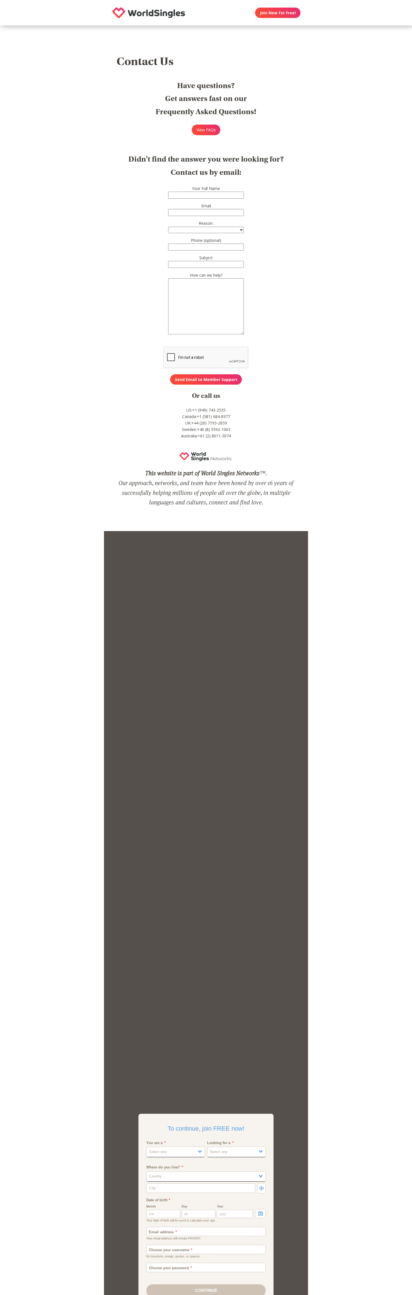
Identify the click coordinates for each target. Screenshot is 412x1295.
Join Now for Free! (278, 12)
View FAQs (206, 129)
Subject (206, 257)
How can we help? (206, 275)
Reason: (206, 223)
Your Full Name (206, 188)
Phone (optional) (206, 240)
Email (206, 205)
